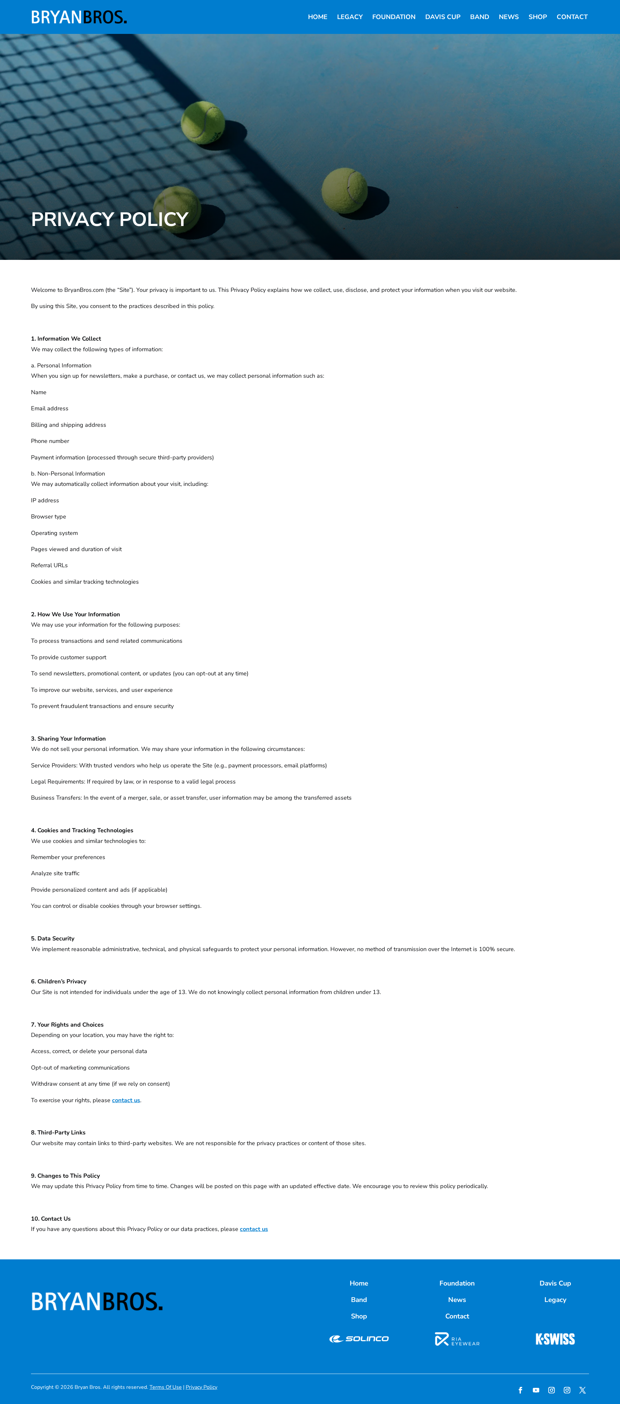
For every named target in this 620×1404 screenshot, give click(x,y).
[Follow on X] (582, 1390)
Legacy (350, 17)
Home (317, 17)
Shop (538, 17)
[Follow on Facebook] (520, 1390)
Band (479, 17)
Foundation (394, 17)
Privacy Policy (201, 1387)
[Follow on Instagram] (551, 1390)
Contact (572, 17)
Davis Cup (442, 17)
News (509, 17)
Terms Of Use (166, 1387)
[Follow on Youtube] (536, 1390)
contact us (126, 1100)
